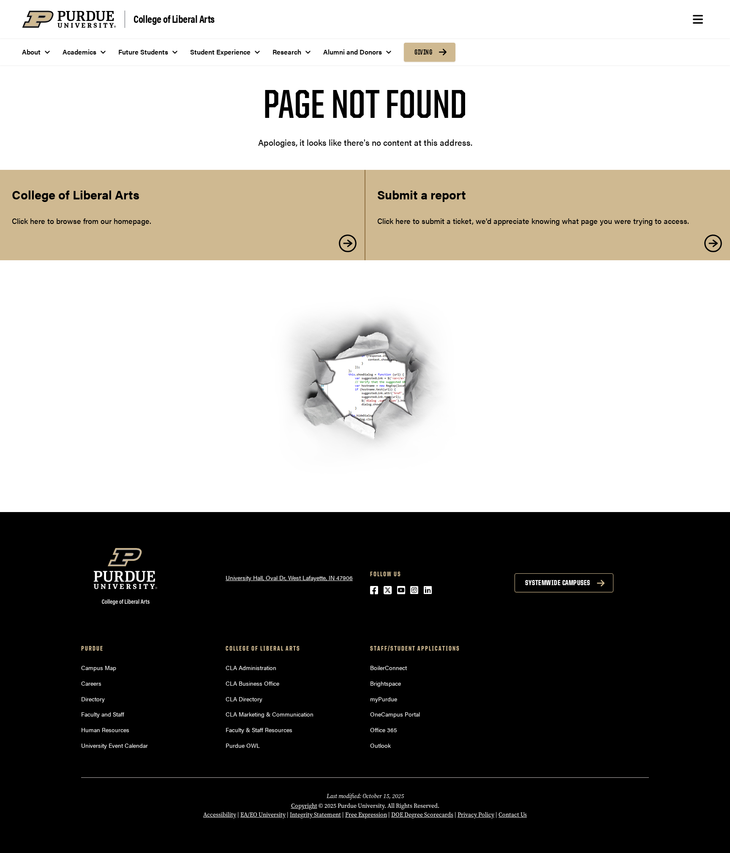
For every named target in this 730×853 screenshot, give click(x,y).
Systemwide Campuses (557, 582)
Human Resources (105, 729)
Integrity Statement (315, 815)
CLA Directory (244, 699)
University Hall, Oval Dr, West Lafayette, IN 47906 (289, 577)
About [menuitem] (31, 52)
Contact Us (512, 815)
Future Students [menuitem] (143, 52)
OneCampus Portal (395, 714)
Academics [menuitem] (79, 52)
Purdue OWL (243, 745)
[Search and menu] (698, 19)
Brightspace (385, 683)
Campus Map (98, 667)
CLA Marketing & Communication (269, 714)
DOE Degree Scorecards (422, 815)
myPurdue (383, 699)
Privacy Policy (476, 815)
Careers (91, 683)
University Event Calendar (114, 745)
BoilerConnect (388, 667)
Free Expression (366, 815)
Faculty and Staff (102, 714)
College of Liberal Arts (174, 18)
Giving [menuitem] (423, 52)
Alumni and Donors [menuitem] (352, 52)
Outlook (380, 745)
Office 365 (383, 729)
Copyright (304, 806)
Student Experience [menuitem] (220, 52)
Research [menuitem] (286, 52)
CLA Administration (251, 667)
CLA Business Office (252, 683)
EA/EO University (263, 815)
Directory (93, 699)
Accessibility (219, 815)
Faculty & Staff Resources (259, 729)
